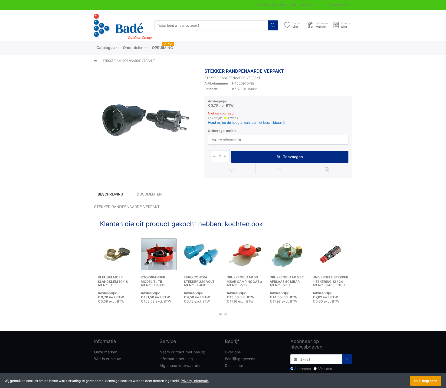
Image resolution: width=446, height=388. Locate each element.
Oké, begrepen (425, 381)
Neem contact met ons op (276, 5)
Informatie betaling (176, 358)
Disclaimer (234, 365)
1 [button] (220, 314)
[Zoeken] (273, 25)
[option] (145, 120)
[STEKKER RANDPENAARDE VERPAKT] (145, 120)
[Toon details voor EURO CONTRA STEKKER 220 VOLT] (202, 254)
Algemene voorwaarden (180, 365)
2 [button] (225, 314)
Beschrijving (110, 194)
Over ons (233, 352)
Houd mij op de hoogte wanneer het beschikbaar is (246, 122)
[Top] (95, 61)
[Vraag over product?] (279, 169)
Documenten (149, 194)
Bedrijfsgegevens (240, 358)
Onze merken (105, 352)
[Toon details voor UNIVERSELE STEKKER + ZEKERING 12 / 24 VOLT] (330, 254)
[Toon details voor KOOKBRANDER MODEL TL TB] (159, 254)
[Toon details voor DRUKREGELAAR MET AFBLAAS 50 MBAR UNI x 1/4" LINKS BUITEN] (287, 254)
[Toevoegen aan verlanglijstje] (232, 169)
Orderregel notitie (222, 131)
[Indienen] (347, 359)
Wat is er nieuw (107, 358)
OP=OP (168, 44)
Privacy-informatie (195, 381)
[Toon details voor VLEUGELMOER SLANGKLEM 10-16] (116, 254)
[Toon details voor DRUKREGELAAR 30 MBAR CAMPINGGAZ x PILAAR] (244, 254)
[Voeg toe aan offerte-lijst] (326, 169)
